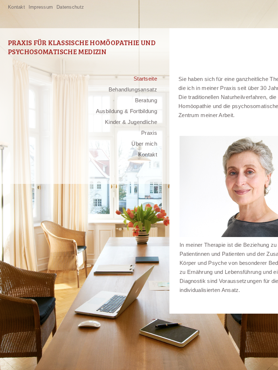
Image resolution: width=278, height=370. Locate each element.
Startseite (145, 79)
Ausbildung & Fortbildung (126, 111)
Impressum (41, 7)
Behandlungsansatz (133, 89)
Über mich (144, 144)
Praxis (149, 133)
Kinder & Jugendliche (131, 122)
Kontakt (16, 7)
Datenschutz (70, 7)
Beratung (146, 100)
